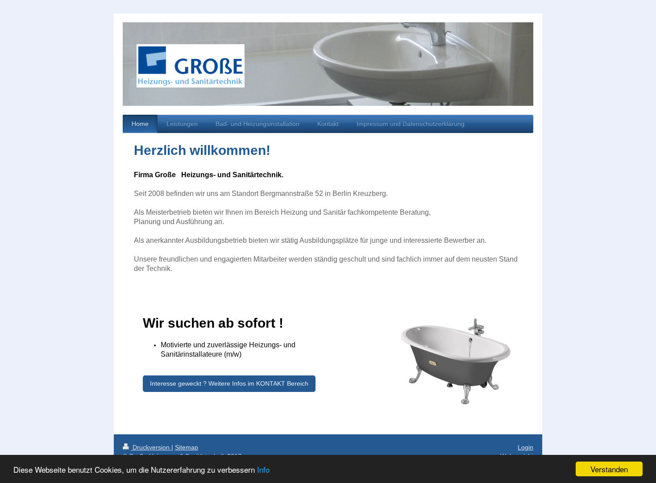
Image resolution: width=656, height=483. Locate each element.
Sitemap (186, 447)
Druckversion (151, 447)
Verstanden (609, 469)
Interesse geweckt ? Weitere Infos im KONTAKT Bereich (229, 383)
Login (525, 447)
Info (263, 469)
